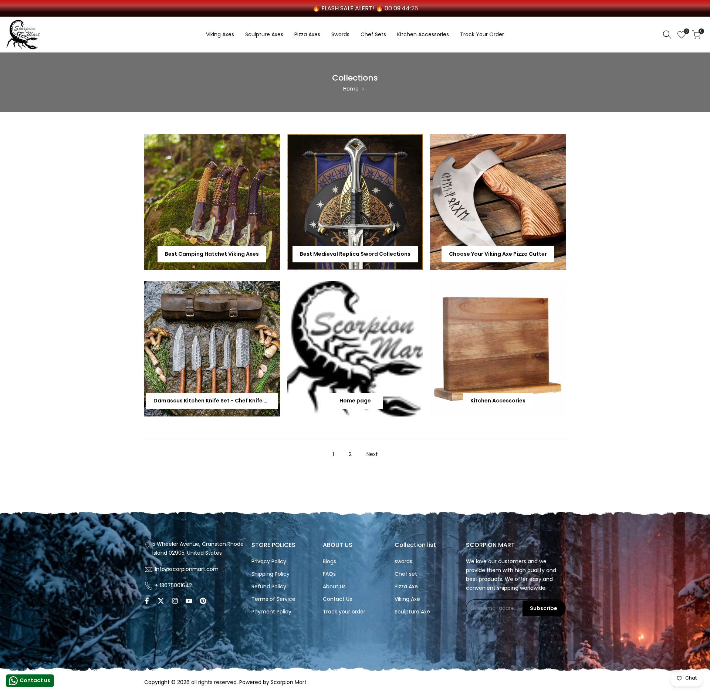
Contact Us (337, 599)
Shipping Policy (270, 574)
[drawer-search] (667, 34)
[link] (212, 202)
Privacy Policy (268, 561)
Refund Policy (268, 586)
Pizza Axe (406, 586)
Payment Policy (271, 611)
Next (372, 454)
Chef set (406, 574)
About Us (334, 586)
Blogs (329, 561)
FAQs (329, 574)
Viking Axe (407, 599)
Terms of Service (273, 599)
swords (403, 561)
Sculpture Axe (412, 611)
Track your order (344, 611)
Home (351, 88)
